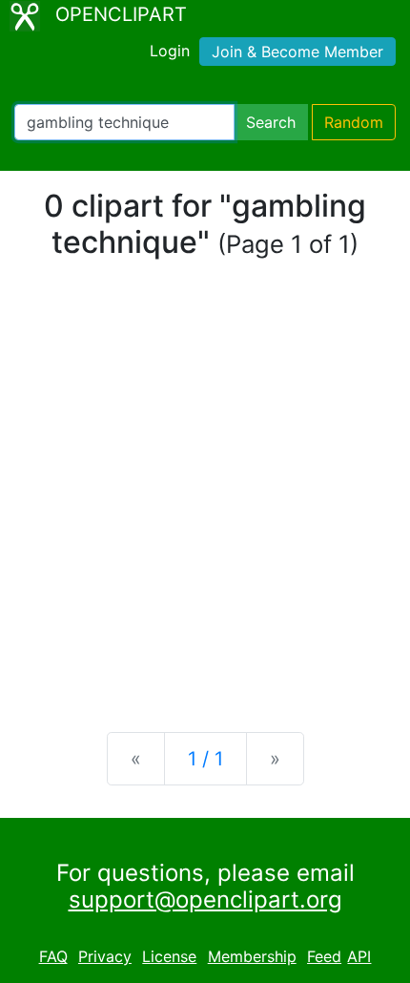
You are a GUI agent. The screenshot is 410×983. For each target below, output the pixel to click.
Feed (324, 956)
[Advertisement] (205, 496)
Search (271, 122)
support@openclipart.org (205, 899)
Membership (252, 956)
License (169, 956)
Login (170, 50)
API (359, 956)
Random (353, 122)
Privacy (105, 956)
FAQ (53, 956)
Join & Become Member (297, 51)
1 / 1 (205, 758)
